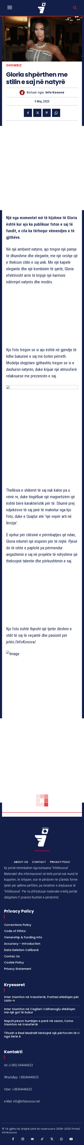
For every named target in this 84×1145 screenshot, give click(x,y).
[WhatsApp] (56, 113)
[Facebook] (28, 113)
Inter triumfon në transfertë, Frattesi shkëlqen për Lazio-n (41, 999)
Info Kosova (54, 92)
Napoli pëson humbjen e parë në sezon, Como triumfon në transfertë (38, 1022)
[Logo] (42, 7)
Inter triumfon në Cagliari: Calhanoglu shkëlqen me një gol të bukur (39, 1011)
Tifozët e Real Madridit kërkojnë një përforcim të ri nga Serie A (41, 1034)
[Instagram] (23, 1139)
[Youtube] (71, 1139)
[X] (37, 113)
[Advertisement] (42, 168)
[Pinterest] (47, 113)
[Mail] (32, 1139)
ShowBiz (14, 65)
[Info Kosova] (23, 92)
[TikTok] (42, 1139)
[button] (75, 8)
